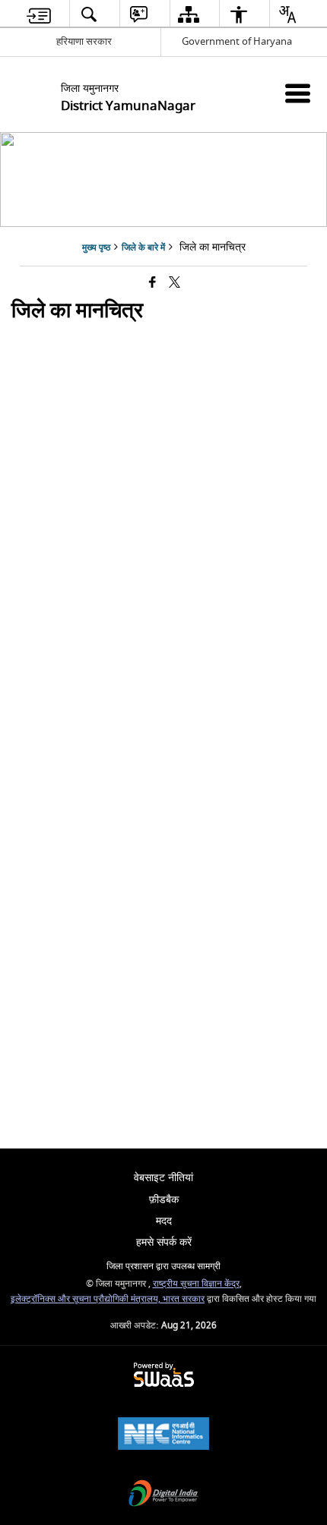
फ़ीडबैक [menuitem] (164, 1200)
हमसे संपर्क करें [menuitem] (164, 1242)
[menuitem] (39, 14)
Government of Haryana (237, 41)
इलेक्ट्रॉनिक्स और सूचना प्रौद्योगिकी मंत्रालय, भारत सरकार (108, 1299)
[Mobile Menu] (297, 93)
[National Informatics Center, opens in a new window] (163, 1435)
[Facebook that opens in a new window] (152, 283)
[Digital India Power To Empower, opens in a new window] (163, 1495)
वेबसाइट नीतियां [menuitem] (163, 1178)
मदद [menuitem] (164, 1221)
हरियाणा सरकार (84, 41)
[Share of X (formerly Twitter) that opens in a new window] (174, 283)
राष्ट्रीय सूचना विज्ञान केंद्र (196, 1284)
